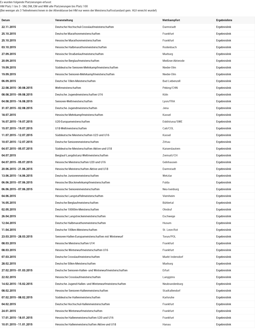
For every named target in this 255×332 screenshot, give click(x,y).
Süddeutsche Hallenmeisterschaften (77, 297)
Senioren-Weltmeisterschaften (73, 101)
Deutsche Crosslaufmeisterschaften (77, 257)
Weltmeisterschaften (68, 88)
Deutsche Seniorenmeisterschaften (77, 142)
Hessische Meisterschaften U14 (75, 243)
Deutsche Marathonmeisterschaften (77, 34)
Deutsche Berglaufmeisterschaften (76, 203)
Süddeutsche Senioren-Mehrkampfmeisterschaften (86, 67)
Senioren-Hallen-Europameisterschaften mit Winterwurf (89, 236)
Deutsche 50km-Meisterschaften (75, 263)
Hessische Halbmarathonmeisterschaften (81, 47)
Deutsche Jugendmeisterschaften (76, 108)
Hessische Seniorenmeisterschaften (77, 189)
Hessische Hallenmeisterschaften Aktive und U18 (85, 324)
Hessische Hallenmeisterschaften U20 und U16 (84, 318)
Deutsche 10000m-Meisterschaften (77, 209)
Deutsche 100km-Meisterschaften (76, 230)
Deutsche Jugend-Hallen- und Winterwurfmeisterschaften (90, 284)
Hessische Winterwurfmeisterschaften (78, 311)
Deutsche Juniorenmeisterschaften (77, 176)
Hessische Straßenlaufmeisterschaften (79, 54)
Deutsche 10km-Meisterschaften (75, 81)
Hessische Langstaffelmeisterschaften (79, 196)
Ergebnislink (223, 27)
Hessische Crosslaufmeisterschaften (78, 277)
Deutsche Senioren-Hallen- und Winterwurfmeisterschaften (91, 270)
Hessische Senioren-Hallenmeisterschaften (81, 290)
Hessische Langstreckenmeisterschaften (80, 216)
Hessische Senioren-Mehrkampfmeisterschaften (84, 74)
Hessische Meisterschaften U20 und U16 (80, 162)
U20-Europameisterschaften (72, 121)
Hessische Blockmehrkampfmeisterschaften (82, 182)
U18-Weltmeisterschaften (71, 128)
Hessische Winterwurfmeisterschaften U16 (81, 250)
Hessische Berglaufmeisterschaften (77, 61)
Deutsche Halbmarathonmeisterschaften (80, 223)
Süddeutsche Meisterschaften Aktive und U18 (83, 148)
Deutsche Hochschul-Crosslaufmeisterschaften (84, 27)
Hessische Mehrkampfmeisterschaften (79, 115)
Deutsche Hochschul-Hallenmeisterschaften (82, 304)
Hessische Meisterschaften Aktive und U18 (81, 169)
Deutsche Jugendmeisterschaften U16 (79, 94)
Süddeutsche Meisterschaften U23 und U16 (82, 135)
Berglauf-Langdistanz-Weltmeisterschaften (81, 155)
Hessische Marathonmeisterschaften (78, 40)
